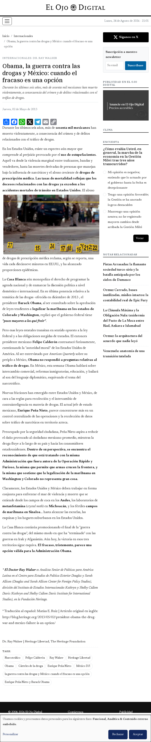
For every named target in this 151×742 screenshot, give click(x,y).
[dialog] (75, 728)
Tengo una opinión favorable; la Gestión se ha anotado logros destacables (128, 200)
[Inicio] (75, 7)
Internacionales (23, 36)
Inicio (5, 36)
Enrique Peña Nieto (59, 666)
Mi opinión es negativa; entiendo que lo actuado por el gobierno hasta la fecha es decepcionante (127, 180)
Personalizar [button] (10, 734)
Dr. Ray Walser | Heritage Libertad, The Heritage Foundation (44, 641)
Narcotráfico (12, 658)
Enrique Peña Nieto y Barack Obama (27, 682)
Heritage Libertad (79, 658)
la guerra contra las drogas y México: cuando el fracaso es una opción (47, 674)
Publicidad (126, 712)
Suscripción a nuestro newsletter (121, 54)
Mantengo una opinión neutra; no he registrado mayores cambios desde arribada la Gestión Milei (125, 219)
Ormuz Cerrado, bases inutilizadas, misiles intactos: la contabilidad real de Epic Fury (125, 295)
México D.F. (83, 666)
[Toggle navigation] (7, 21)
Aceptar (138, 734)
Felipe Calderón (35, 658)
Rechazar (118, 734)
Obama (9, 666)
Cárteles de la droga (30, 666)
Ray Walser (56, 658)
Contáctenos (75, 712)
